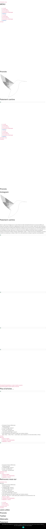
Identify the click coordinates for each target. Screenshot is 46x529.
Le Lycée (4, 8)
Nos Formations (5, 11)
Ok (23, 527)
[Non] (44, 525)
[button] (2, 483)
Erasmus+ (4, 13)
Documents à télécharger (7, 12)
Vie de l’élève (5, 9)
